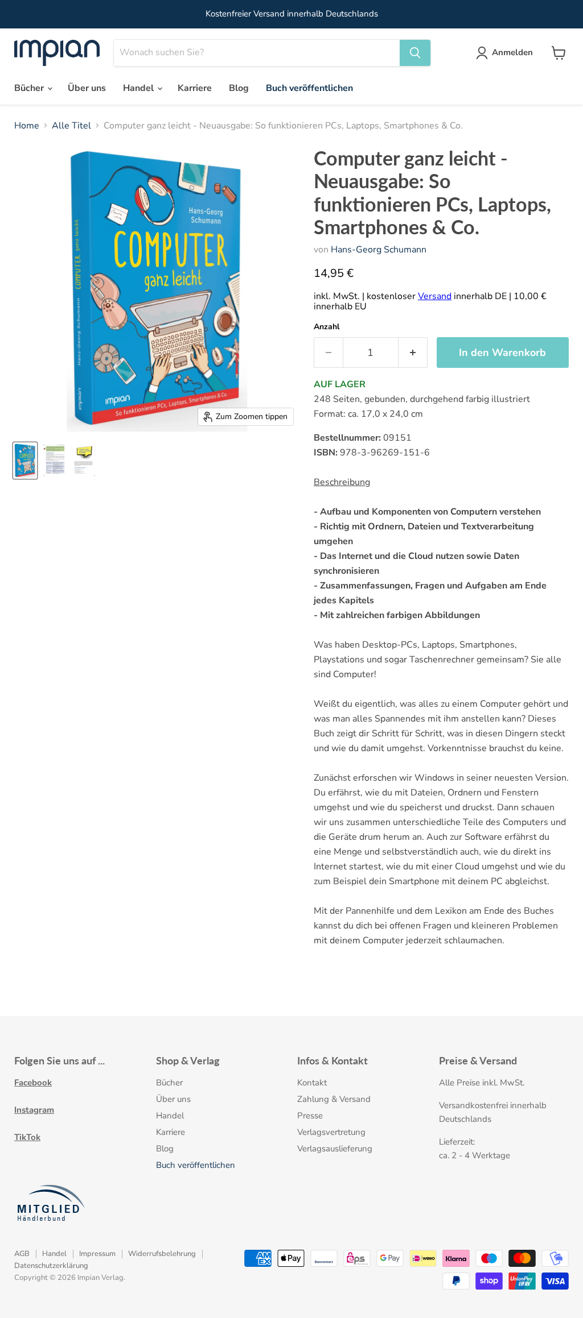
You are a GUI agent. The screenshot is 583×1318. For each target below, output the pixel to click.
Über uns (87, 88)
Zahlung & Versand (334, 1099)
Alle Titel (71, 126)
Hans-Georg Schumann (378, 249)
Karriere (195, 88)
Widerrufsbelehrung (162, 1254)
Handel (139, 88)
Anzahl (326, 326)
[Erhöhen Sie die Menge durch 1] (413, 352)
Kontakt (312, 1082)
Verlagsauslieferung (334, 1148)
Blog (239, 88)
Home (26, 126)
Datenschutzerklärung (51, 1266)
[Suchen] (415, 53)
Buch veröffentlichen (309, 88)
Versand (434, 296)
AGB (22, 1254)
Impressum (97, 1254)
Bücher (30, 88)
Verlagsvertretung (331, 1132)
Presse (310, 1115)
